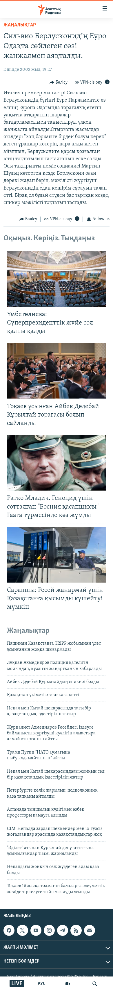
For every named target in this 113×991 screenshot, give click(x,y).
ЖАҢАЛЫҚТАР (19, 25)
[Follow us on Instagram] (49, 930)
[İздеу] (94, 983)
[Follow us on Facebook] (8, 930)
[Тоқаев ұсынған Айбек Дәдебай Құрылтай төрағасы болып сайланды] (56, 371)
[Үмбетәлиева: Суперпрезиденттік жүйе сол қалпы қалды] (56, 279)
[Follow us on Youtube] (35, 930)
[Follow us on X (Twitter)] (22, 930)
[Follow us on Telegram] (62, 930)
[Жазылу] (89, 930)
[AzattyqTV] (67, 983)
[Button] (59, 82)
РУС (41, 983)
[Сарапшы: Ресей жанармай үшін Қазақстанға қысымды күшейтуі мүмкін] (56, 555)
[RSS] (75, 930)
